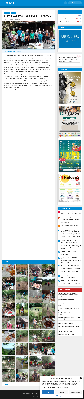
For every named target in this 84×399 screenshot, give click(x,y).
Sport (46, 7)
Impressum (70, 396)
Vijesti (14, 7)
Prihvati (48, 392)
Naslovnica (6, 7)
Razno (52, 7)
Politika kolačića (54, 396)
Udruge (7, 13)
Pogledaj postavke (75, 392)
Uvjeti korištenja (63, 396)
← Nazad (6, 384)
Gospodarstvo (24, 7)
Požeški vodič (9, 2)
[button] (81, 378)
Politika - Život (37, 7)
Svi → (79, 290)
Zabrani (62, 392)
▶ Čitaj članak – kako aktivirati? (12, 51)
